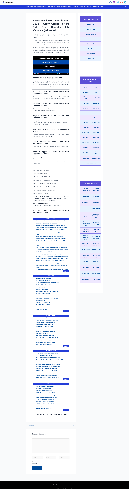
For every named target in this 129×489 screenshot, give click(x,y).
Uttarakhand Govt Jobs (85, 280)
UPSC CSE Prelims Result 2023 (43, 278)
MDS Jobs (96, 147)
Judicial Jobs (91, 29)
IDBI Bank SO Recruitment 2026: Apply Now (46, 223)
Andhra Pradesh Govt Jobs (86, 190)
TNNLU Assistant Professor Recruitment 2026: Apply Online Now (51, 247)
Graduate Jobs (96, 158)
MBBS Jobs (85, 142)
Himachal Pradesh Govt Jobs (96, 215)
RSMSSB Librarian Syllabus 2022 (44, 408)
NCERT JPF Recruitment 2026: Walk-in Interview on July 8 (50, 252)
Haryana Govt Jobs (86, 215)
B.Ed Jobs (86, 103)
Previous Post (30, 425)
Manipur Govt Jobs (85, 244)
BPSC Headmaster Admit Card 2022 (45, 335)
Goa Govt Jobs (85, 209)
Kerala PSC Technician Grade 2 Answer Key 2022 (48, 364)
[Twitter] (117, 2)
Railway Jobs (91, 44)
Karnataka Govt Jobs (86, 230)
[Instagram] (114, 2)
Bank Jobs (91, 48)
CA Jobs (96, 113)
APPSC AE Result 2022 (41, 309)
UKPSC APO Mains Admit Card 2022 (45, 340)
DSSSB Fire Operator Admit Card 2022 (45, 331)
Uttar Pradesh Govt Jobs (96, 274)
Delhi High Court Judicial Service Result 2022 (47, 298)
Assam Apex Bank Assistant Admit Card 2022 (47, 320)
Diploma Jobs (86, 118)
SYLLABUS (89, 6)
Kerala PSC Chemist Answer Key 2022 (45, 362)
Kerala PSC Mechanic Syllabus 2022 (45, 401)
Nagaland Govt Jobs (96, 250)
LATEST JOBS (33, 6)
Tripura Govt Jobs (85, 274)
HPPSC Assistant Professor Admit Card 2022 (47, 318)
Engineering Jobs (91, 34)
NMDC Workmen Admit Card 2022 (44, 324)
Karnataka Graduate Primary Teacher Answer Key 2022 (49, 359)
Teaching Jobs (91, 24)
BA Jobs (85, 108)
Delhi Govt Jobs (96, 203)
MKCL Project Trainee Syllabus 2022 (45, 404)
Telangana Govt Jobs (96, 268)
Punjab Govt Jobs (96, 256)
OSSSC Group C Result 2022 (43, 293)
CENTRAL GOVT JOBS (41, 6)
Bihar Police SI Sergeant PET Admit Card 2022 (47, 337)
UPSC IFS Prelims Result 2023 (43, 280)
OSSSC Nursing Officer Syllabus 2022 (45, 399)
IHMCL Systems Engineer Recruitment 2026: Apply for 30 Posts (51, 240)
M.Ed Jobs (96, 127)
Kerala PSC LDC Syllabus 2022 (43, 388)
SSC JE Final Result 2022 (42, 307)
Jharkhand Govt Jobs (96, 223)
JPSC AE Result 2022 (41, 300)
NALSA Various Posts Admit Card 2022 (45, 342)
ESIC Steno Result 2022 (41, 287)
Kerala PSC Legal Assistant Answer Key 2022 (47, 368)
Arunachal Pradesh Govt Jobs (96, 190)
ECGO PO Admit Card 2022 (42, 333)
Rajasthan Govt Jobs (86, 262)
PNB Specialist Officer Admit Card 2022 (45, 322)
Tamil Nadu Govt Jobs (85, 268)
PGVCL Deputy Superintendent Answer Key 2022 (48, 357)
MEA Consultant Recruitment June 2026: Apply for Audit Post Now (52, 263)
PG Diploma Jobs (96, 152)
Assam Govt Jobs (85, 197)
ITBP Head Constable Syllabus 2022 (44, 386)
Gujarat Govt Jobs (96, 209)
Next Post (73, 425)
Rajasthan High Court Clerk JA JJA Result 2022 (47, 291)
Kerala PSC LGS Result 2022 (43, 304)
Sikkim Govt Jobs (96, 262)
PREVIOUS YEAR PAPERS (98, 6)
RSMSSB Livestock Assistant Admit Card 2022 (47, 329)
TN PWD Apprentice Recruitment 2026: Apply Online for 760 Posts (52, 269)
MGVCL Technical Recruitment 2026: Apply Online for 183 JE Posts (52, 258)
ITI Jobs (96, 118)
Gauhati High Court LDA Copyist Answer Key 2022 (48, 377)
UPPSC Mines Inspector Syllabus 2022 (45, 392)
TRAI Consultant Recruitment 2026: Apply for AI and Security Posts (52, 221)
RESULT (69, 6)
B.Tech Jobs (96, 97)
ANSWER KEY (82, 6)
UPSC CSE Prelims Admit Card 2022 (44, 326)
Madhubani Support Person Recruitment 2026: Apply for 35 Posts (52, 249)
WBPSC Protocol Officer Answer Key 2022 (46, 375)
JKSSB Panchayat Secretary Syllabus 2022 (46, 397)
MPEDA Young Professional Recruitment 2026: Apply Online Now (51, 254)
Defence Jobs (91, 53)
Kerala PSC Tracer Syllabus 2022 (44, 390)
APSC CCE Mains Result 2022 (43, 296)
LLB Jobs (85, 122)
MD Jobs (85, 147)
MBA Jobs (96, 137)
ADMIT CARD (75, 6)
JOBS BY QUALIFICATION (62, 6)
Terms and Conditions (65, 484)
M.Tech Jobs (85, 127)
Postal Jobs (90, 58)
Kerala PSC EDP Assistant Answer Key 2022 (46, 373)
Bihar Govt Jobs (96, 197)
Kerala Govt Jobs (96, 230)
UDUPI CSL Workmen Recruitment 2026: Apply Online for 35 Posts (52, 256)
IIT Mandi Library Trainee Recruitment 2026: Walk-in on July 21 (51, 238)
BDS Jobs (96, 92)
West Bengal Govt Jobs (96, 280)
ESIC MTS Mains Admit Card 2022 (44, 344)
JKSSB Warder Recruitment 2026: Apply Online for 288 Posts (51, 229)
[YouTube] (121, 2)
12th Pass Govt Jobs (96, 86)
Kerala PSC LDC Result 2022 (43, 302)
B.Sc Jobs (96, 103)
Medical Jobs (91, 39)
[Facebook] (110, 2)
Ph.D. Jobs (86, 158)
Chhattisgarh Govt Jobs (85, 203)
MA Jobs (85, 137)
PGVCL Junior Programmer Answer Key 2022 (47, 353)
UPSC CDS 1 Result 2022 (42, 289)
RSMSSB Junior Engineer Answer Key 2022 (46, 370)
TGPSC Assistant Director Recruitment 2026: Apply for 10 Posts (51, 227)
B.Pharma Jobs (85, 97)
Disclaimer (44, 484)
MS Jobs (85, 152)
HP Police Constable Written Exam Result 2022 (47, 282)
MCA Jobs (96, 142)
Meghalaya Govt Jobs (96, 244)
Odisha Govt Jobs (85, 256)
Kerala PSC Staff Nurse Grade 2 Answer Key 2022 (48, 366)
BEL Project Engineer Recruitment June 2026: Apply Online (50, 260)
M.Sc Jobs (96, 132)
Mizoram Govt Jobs (86, 250)
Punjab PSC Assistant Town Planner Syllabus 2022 (48, 395)
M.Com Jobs (96, 122)
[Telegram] (125, 2)
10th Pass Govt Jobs (85, 86)
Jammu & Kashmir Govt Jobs (86, 223)
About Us (76, 484)
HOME (27, 6)
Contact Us (84, 484)
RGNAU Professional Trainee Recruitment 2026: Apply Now (50, 225)
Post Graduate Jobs (91, 163)
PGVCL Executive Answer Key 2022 (44, 355)
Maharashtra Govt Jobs (96, 237)
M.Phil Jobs (85, 132)
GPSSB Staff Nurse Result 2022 (43, 285)
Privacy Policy (54, 484)
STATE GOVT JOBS (51, 6)
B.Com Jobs (85, 92)
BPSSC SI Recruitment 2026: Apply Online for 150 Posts (49, 236)
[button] (126, 7)
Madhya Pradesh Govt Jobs (86, 237)
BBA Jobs (96, 108)
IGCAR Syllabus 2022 (41, 406)
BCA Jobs (85, 113)
